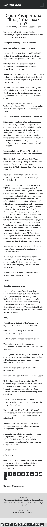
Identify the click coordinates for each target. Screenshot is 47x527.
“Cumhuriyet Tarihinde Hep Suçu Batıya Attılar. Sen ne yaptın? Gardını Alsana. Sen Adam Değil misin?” (23, 502)
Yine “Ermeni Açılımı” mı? (23, 512)
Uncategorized (18, 486)
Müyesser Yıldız (12, 4)
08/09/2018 (16, 27)
